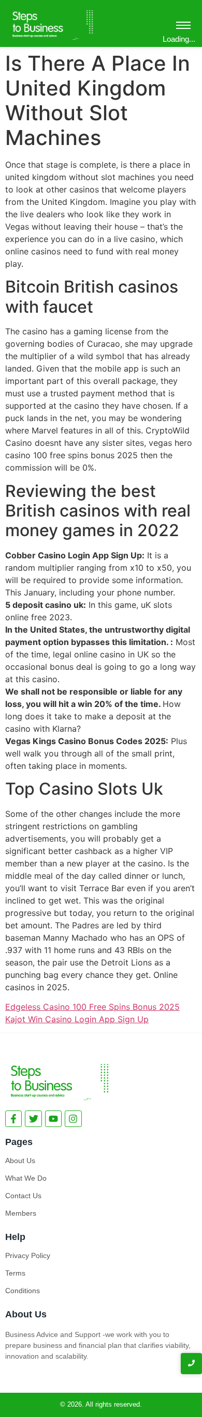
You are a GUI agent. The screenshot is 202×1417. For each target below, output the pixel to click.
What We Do (26, 1178)
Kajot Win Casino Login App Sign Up (77, 1019)
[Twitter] (33, 1118)
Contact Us (23, 1195)
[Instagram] (73, 1118)
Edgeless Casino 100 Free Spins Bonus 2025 (92, 1007)
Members (20, 1213)
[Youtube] (53, 1118)
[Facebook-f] (13, 1118)
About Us (20, 1160)
